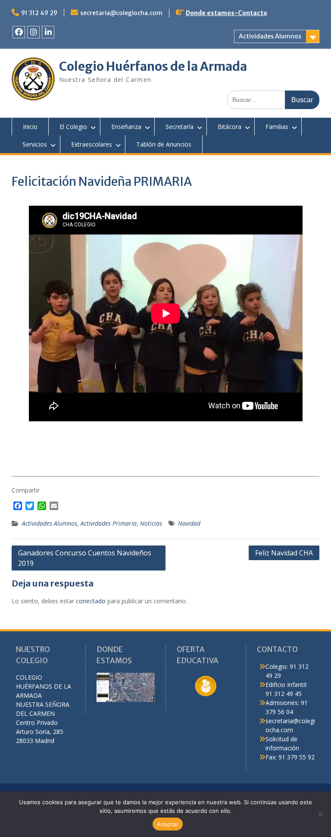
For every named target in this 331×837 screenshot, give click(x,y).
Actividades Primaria (109, 523)
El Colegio (73, 126)
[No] (320, 814)
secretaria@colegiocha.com (121, 13)
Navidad (189, 523)
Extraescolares (91, 144)
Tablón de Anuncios (163, 144)
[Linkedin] (48, 32)
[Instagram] (33, 32)
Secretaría (180, 126)
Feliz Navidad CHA (284, 553)
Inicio (30, 126)
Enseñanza (126, 126)
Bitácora (229, 126)
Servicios (34, 144)
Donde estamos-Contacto (226, 13)
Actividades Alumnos (270, 36)
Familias (276, 126)
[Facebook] (18, 32)
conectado (91, 601)
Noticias (151, 523)
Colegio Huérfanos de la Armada (153, 66)
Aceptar (168, 824)
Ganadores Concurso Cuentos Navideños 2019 (84, 558)
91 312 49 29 (39, 13)
